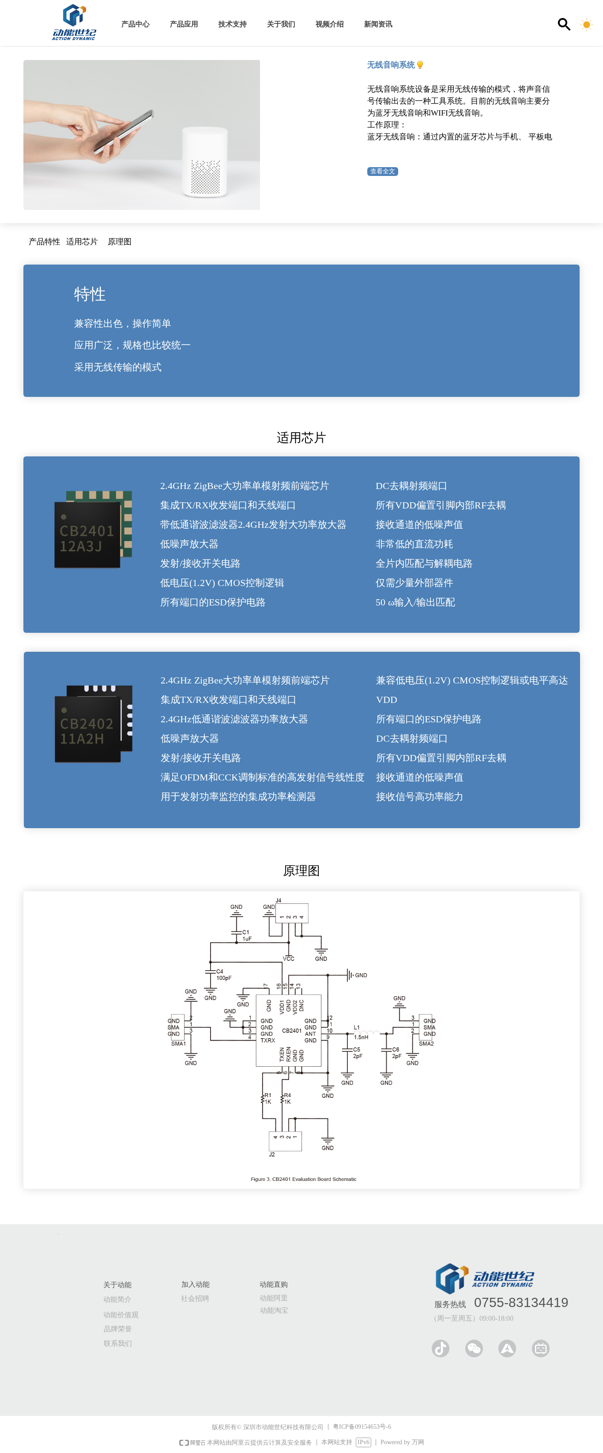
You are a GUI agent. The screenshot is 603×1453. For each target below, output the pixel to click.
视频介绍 (330, 24)
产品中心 (135, 24)
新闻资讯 (378, 24)
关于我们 (281, 24)
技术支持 (233, 24)
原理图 (120, 241)
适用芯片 (82, 241)
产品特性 (44, 241)
